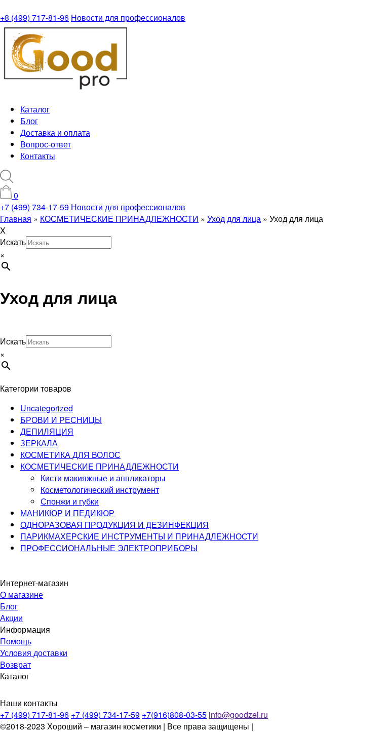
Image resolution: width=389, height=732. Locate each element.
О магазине (21, 594)
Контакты (37, 156)
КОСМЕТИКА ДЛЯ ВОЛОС (70, 454)
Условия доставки (33, 653)
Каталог (35, 109)
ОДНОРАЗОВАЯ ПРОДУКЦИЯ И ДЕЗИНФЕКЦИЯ (114, 524)
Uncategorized (46, 408)
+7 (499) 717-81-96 (34, 714)
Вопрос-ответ (45, 144)
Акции (11, 618)
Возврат (15, 664)
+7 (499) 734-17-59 (34, 207)
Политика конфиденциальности (314, 726)
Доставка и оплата (55, 132)
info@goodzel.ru (238, 714)
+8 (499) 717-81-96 (34, 17)
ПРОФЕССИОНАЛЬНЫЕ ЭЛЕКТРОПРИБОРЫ (109, 548)
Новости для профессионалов (128, 17)
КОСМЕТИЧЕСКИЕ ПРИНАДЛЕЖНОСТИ (99, 466)
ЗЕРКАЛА (39, 443)
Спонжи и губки (70, 501)
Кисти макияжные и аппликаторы (103, 478)
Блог (29, 121)
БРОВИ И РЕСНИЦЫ (61, 420)
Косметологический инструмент (100, 489)
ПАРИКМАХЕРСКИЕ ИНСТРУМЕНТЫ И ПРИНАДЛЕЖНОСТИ (139, 536)
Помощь (15, 641)
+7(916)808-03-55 (174, 714)
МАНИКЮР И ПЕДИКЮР (67, 513)
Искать (13, 242)
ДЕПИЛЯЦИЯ (46, 431)
